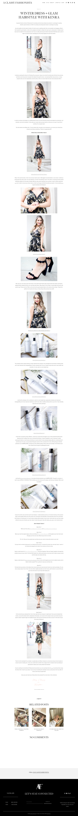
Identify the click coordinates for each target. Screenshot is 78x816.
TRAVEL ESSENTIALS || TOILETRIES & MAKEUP (21, 729)
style (47, 2)
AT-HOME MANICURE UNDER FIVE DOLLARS (56, 729)
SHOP (7, 804)
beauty (52, 2)
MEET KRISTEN (14, 802)
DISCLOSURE (14, 804)
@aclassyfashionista (41, 772)
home (43, 2)
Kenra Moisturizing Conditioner (50, 529)
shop (62, 2)
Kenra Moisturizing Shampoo (36, 529)
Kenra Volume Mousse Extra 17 (31, 551)
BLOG (7, 802)
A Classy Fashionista (17, 2)
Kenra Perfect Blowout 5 (43, 534)
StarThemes (49, 813)
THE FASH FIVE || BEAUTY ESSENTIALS (39, 729)
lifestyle (57, 2)
